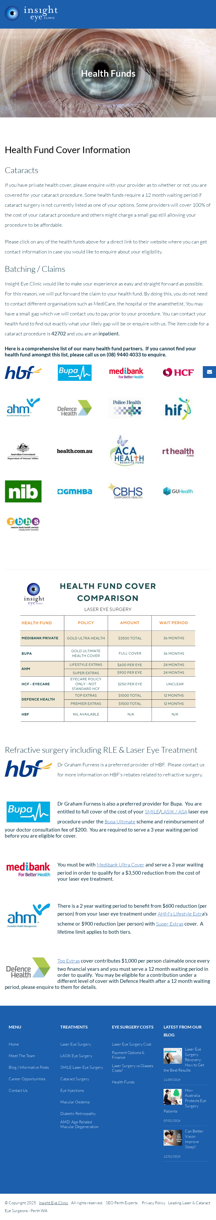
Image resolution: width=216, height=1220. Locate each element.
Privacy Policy (153, 1202)
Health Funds (123, 1082)
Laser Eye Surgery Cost (131, 1044)
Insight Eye (31, 14)
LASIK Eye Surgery (76, 1055)
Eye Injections (72, 1090)
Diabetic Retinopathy (78, 1113)
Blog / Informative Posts (29, 1067)
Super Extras (169, 924)
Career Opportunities (27, 1079)
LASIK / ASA (174, 811)
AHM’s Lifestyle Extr (180, 914)
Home (14, 1044)
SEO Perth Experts (122, 1202)
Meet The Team (22, 1055)
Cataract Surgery (74, 1079)
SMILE (152, 811)
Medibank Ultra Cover (120, 864)
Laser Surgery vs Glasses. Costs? (133, 1068)
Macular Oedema (75, 1102)
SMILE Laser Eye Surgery (81, 1067)
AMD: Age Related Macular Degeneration (79, 1124)
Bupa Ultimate (120, 821)
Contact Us (18, 1090)
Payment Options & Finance (128, 1055)
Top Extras (68, 961)
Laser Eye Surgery (75, 1044)
